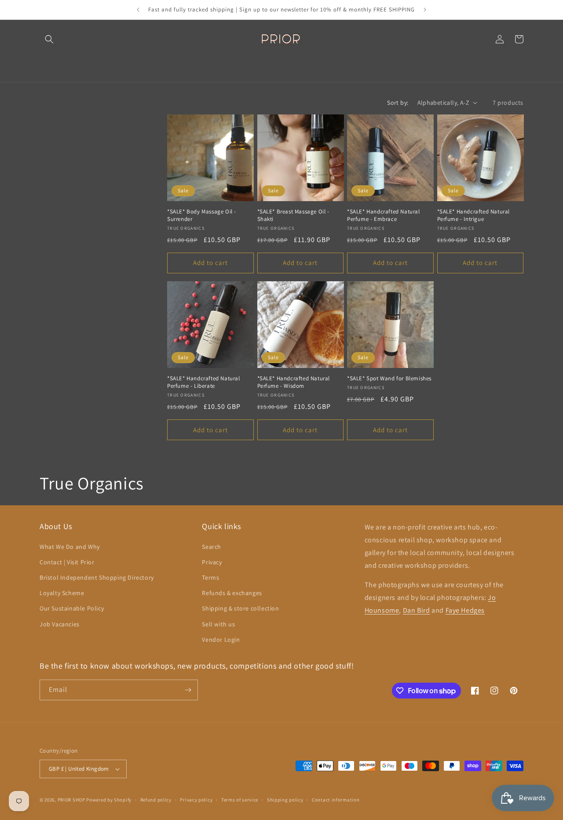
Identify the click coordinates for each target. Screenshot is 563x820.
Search (211, 547)
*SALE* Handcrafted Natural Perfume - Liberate (203, 382)
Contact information (335, 800)
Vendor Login (221, 639)
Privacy (212, 562)
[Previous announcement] (138, 9)
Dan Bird (416, 610)
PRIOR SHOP (71, 800)
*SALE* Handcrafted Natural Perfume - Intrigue (473, 215)
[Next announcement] (425, 9)
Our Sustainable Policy (72, 608)
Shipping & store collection (240, 608)
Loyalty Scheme (62, 593)
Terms (210, 577)
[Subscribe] (187, 690)
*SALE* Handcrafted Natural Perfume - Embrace (383, 215)
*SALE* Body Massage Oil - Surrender (201, 215)
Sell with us (218, 624)
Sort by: (397, 103)
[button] (49, 39)
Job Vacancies (60, 624)
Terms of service (239, 800)
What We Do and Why (70, 547)
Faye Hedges (465, 610)
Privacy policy (196, 800)
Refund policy (156, 800)
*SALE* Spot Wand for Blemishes (389, 378)
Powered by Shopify (109, 800)
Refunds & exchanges (232, 593)
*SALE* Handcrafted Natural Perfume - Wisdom (293, 382)
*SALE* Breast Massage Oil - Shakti (293, 215)
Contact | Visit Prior (67, 562)
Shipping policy (285, 800)
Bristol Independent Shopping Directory (97, 577)
